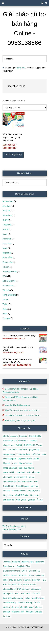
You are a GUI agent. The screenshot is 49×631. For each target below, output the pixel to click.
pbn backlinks (9, 589)
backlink (23, 436)
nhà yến (27, 580)
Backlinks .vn (9, 566)
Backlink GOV (35, 436)
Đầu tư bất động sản (12, 529)
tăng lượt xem (34, 491)
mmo (5, 580)
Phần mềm (7, 257)
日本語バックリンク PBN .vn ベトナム (22, 410)
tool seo (6, 491)
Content (32, 571)
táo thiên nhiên (27, 607)
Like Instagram (9, 459)
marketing (40, 575)
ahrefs (6, 436)
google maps (9, 454)
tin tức (27, 598)
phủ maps (7, 477)
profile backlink (20, 477)
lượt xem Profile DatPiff (28, 459)
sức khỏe (36, 594)
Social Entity (8, 486)
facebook (23, 450)
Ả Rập (40, 500)
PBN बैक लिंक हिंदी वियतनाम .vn (17, 405)
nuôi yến (36, 580)
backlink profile (10, 440)
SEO (5, 276)
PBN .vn (7, 584)
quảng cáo (36, 589)
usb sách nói (8, 500)
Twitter (5, 304)
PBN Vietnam (23, 589)
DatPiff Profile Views (32, 445)
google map (34, 450)
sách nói (34, 486)
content (33, 440)
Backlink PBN (27, 562)
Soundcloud (8, 286)
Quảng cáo (7, 262)
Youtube (6, 318)
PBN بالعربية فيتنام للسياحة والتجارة (20, 420)
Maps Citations (25, 463)
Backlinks (40, 562)
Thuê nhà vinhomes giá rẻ (14, 526)
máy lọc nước (15, 580)
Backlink (6, 211)
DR (4, 450)
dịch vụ (14, 575)
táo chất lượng (9, 603)
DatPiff (6, 220)
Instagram (7, 239)
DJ (39, 571)
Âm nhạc (6, 206)
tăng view (34, 495)
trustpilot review (19, 491)
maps (14, 463)
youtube (31, 500)
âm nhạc (7, 616)
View (5, 314)
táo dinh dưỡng (25, 603)
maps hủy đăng (10, 468)
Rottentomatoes (10, 271)
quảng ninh (8, 594)
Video (5, 309)
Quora (31, 477)
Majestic (7, 463)
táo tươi (38, 607)
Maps (5, 248)
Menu (24, 3)
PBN (44, 580)
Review (6, 267)
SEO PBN (25, 594)
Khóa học (7, 243)
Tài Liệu (6, 290)
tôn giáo (6, 612)
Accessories (8, 201)
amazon (14, 436)
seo (35, 481)
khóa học (23, 575)
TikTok (5, 300)
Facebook (7, 225)
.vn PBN (7, 562)
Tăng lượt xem (9, 295)
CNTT (24, 571)
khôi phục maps (39, 454)
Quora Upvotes (10, 481)
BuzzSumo (23, 440)
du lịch (6, 575)
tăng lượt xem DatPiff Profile (15, 495)
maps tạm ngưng (26, 468)
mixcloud (7, 253)
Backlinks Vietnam (11, 571)
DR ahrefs (12, 450)
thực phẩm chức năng (13, 598)
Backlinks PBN (23, 566)
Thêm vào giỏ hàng (13, 155)
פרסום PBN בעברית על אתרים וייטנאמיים (22, 415)
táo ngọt (15, 607)
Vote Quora (21, 500)
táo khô (6, 607)
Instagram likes (23, 454)
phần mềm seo (33, 472)
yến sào (38, 612)
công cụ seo (8, 445)
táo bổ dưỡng (38, 598)
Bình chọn (7, 215)
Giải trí (5, 229)
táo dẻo (37, 603)
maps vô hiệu (9, 472)
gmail (5, 234)
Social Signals (9, 281)
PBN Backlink (29, 584)
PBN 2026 (17, 584)
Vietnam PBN (18, 612)
